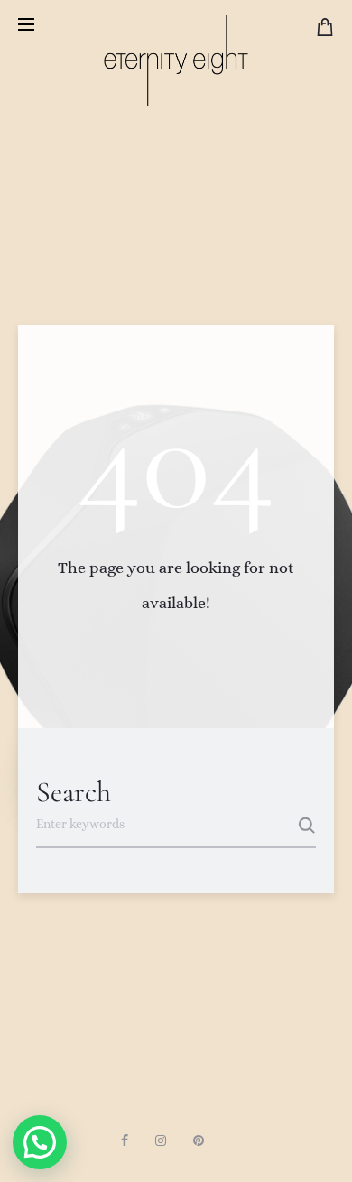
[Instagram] (160, 1140)
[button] (40, 1142)
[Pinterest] (198, 1140)
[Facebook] (124, 1140)
